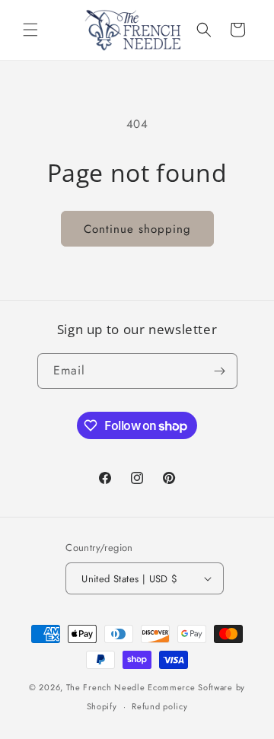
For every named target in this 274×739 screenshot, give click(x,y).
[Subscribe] (220, 371)
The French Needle (105, 687)
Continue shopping (137, 229)
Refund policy (159, 706)
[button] (30, 29)
